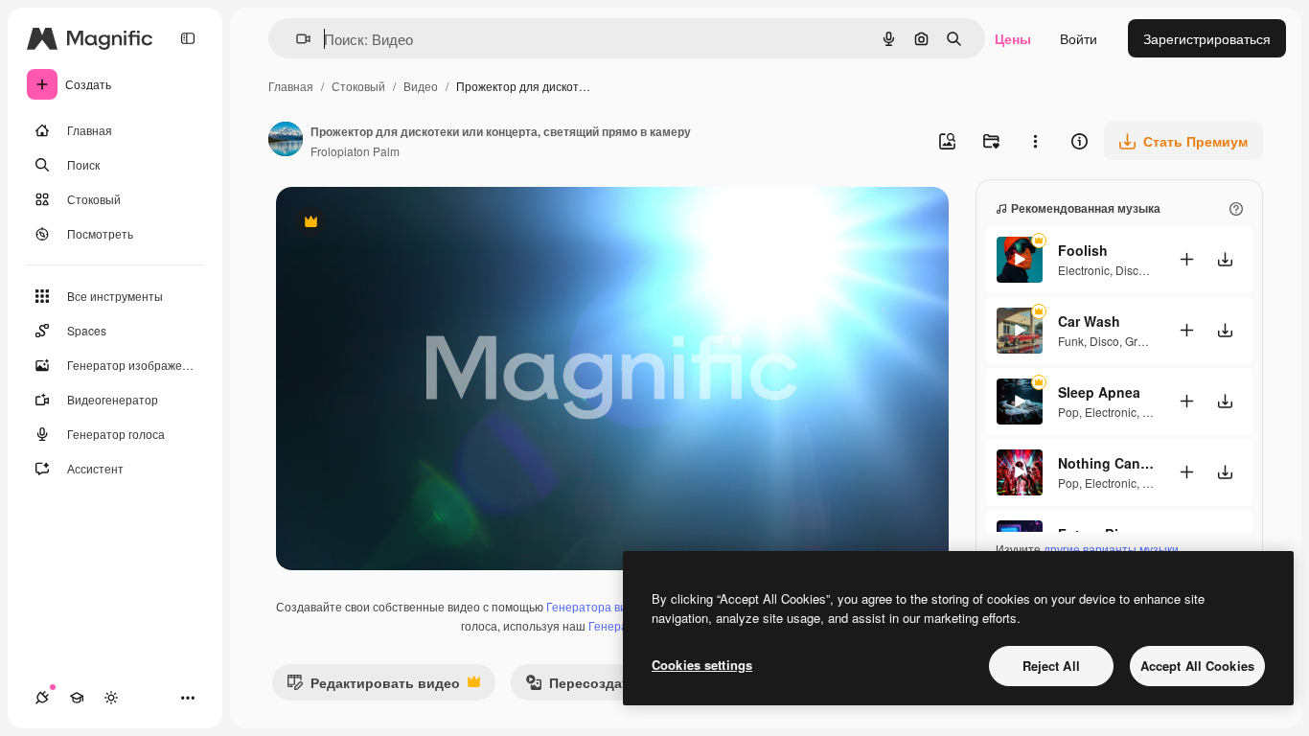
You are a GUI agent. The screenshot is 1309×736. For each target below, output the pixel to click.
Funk (1071, 341)
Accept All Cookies (1197, 665)
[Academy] (76, 697)
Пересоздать (581, 687)
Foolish (1083, 250)
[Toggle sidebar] (187, 38)
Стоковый (358, 86)
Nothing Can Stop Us (1106, 462)
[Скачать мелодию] (1224, 259)
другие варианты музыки (1111, 548)
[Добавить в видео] (1186, 259)
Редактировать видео (373, 687)
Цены (1013, 38)
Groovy (1143, 341)
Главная (290, 86)
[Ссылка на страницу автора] (285, 141)
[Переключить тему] (111, 697)
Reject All (1051, 665)
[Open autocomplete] (295, 39)
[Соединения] (42, 697)
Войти (1078, 38)
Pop (1068, 411)
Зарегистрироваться (1207, 38)
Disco (1130, 270)
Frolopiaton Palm (355, 151)
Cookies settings (702, 665)
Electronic (1084, 270)
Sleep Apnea (1099, 392)
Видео (420, 86)
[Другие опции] (1035, 141)
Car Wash (1089, 321)
